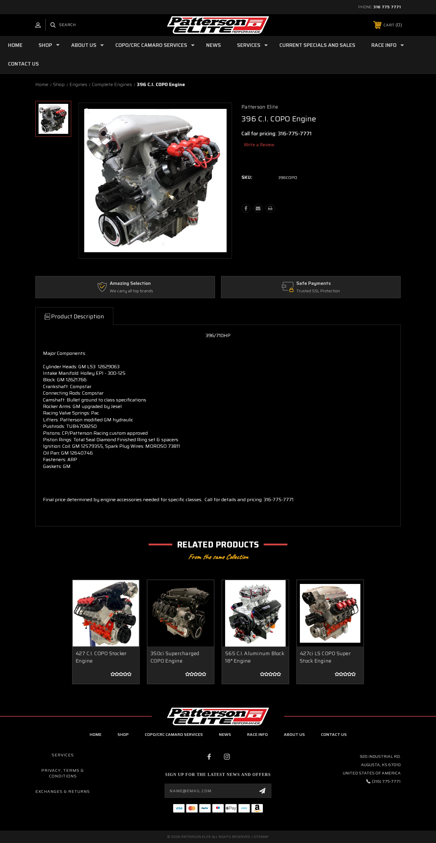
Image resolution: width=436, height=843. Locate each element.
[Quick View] (127, 592)
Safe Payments (313, 283)
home (95, 734)
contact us (334, 734)
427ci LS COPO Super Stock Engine (325, 657)
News (213, 45)
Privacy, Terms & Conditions (62, 773)
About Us (83, 45)
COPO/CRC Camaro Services (151, 45)
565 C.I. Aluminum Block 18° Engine (254, 657)
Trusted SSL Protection (318, 291)
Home (15, 45)
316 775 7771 (387, 7)
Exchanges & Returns (62, 791)
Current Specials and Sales (317, 45)
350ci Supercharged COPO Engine (175, 657)
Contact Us (23, 64)
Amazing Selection (130, 283)
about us (294, 734)
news (225, 734)
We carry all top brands (131, 291)
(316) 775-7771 (386, 781)
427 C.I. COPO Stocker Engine (101, 657)
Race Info (384, 45)
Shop (45, 45)
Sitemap (261, 836)
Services (248, 45)
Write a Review (259, 144)
